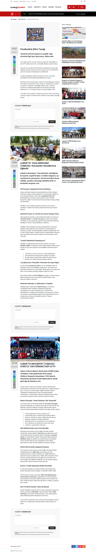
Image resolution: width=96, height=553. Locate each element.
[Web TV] (81, 1)
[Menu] (69, 7)
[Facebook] (14, 57)
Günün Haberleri (23, 1)
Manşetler (16, 1)
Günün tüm (81, 14)
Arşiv (29, 1)
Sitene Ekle (34, 1)
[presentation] (15, 14)
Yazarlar (58, 7)
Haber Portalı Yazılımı (17, 550)
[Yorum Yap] (14, 73)
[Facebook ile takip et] (73, 546)
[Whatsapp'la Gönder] (14, 65)
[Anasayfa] (11, 1)
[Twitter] (14, 60)
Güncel (30, 7)
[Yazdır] (14, 70)
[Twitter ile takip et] (77, 546)
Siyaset (44, 7)
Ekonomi (51, 7)
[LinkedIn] (14, 62)
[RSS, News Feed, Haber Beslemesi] (84, 546)
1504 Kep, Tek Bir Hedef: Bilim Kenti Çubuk (39, 14)
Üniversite (37, 7)
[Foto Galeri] (85, 1)
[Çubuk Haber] (17, 7)
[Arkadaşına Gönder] (14, 67)
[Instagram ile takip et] (80, 546)
